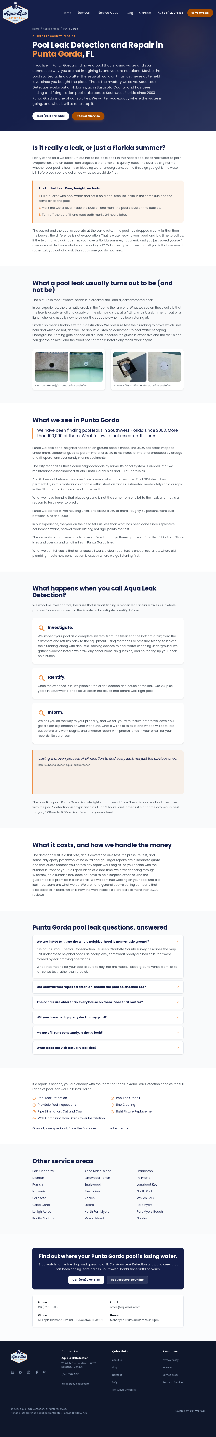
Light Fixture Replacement (135, 1111)
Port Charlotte (43, 1171)
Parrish (37, 1184)
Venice (90, 1198)
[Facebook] (36, 1372)
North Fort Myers (97, 1211)
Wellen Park (145, 1198)
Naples (142, 1218)
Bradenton (145, 1171)
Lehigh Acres (41, 1211)
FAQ (114, 1382)
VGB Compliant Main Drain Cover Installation (71, 1118)
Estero (89, 1205)
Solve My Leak (200, 13)
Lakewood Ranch (97, 1178)
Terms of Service (173, 1382)
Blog (130, 13)
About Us (117, 1360)
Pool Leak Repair (128, 1098)
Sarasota (39, 1198)
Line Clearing (125, 1104)
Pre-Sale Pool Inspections (57, 1104)
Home (67, 13)
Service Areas (108, 13)
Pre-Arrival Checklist (124, 1389)
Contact (145, 13)
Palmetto (144, 1178)
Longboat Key (147, 1184)
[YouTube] (45, 1372)
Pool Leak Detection (52, 1098)
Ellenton (38, 1178)
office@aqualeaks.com (125, 1307)
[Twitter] (20, 1372)
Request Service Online (127, 1280)
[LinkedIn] (12, 1372)
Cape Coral (41, 1205)
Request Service (88, 116)
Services (83, 13)
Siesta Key (92, 1191)
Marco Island (94, 1218)
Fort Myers (145, 1205)
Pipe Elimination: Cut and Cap (60, 1111)
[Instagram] (28, 1372)
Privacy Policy (171, 1360)
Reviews (167, 1367)
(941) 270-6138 (172, 13)
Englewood (93, 1184)
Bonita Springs (43, 1218)
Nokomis (38, 1191)
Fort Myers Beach (150, 1211)
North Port (144, 1191)
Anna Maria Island (98, 1171)
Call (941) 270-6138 (51, 116)
